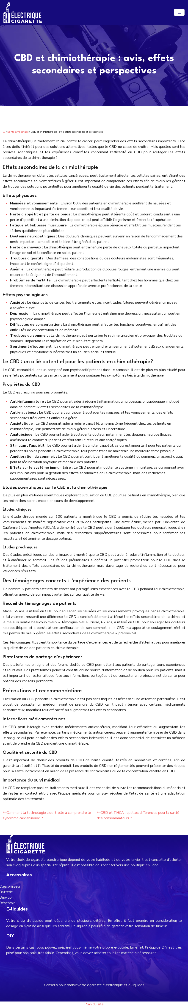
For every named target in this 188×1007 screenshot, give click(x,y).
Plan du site (94, 1004)
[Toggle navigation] (179, 12)
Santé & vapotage (17, 132)
